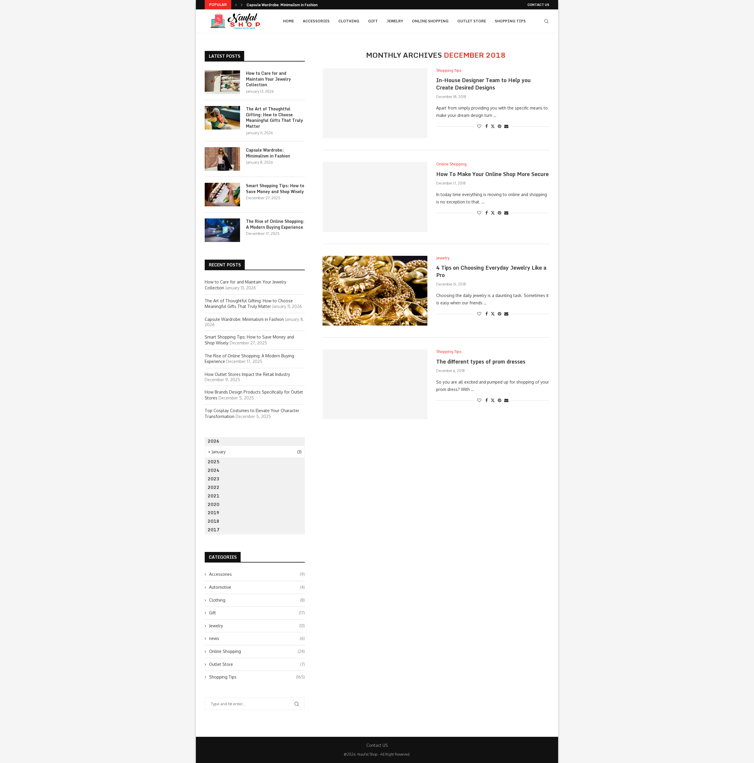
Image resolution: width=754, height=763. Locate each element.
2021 (213, 495)
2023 (213, 478)
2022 (213, 487)
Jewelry (395, 21)
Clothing (348, 21)
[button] (236, 4)
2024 (213, 470)
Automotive (257, 587)
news (257, 638)
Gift (373, 21)
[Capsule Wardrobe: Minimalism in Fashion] (222, 159)
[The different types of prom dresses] (375, 384)
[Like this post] (479, 126)
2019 (213, 512)
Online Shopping (430, 21)
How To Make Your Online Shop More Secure (492, 174)
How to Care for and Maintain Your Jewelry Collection (268, 79)
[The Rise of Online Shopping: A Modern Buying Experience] (222, 230)
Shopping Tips (510, 21)
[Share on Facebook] (486, 126)
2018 (213, 521)
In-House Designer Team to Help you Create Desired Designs (483, 84)
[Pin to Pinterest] (499, 126)
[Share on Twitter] (493, 126)
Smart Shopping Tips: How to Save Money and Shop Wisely (275, 188)
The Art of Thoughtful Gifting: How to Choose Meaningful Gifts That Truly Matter (274, 117)
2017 (213, 529)
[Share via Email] (506, 126)
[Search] (546, 21)
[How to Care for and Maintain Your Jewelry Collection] (222, 82)
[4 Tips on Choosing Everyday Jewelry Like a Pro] (375, 291)
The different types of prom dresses (480, 361)
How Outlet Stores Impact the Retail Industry (247, 374)
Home (288, 21)
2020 (213, 504)
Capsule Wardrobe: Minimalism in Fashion (282, 5)
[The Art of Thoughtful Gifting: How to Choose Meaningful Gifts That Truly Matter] (222, 118)
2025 (213, 461)
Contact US (538, 4)
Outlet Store (471, 21)
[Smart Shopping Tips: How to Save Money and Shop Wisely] (222, 194)
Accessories (316, 21)
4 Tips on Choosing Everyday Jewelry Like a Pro (491, 271)
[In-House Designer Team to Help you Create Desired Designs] (375, 103)
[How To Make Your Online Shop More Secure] (375, 197)
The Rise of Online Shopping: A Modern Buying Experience (275, 224)
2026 (213, 441)
